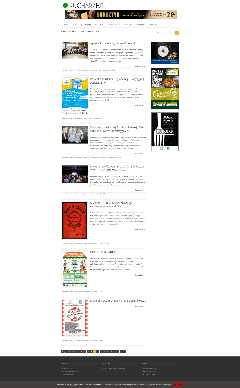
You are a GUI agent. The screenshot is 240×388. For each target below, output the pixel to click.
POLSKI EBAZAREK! (103, 252)
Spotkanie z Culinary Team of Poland (112, 43)
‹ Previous (75, 352)
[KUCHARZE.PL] (83, 7)
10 (111, 352)
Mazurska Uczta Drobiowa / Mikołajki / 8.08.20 (118, 300)
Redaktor (71, 70)
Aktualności (79, 70)
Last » (122, 352)
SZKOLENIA (140, 25)
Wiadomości (86, 25)
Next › (116, 352)
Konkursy (99, 25)
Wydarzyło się (114, 25)
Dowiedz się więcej (163, 385)
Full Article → (140, 66)
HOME (65, 25)
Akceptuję (178, 384)
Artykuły (128, 25)
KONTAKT (153, 25)
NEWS (74, 25)
